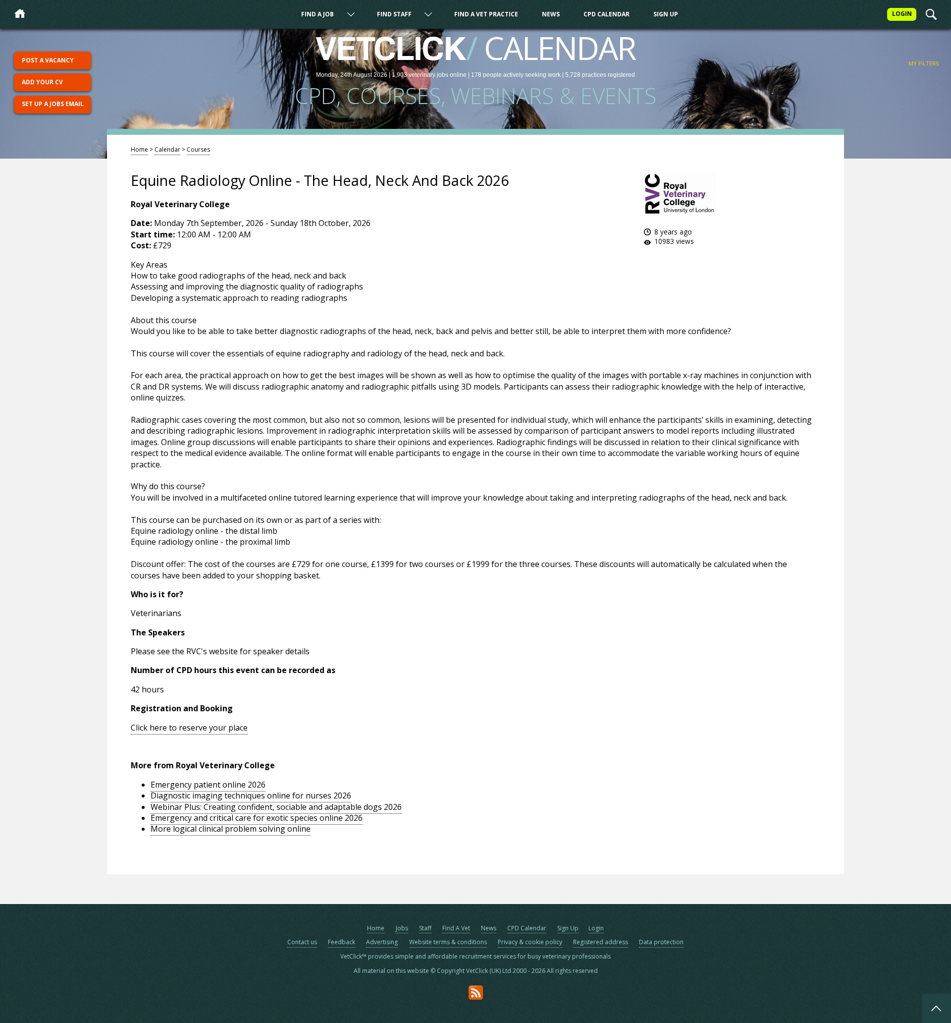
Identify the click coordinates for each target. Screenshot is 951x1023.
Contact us (302, 942)
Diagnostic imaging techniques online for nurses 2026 (251, 795)
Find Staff (394, 14)
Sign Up (665, 14)
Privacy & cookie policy (530, 942)
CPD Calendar (606, 14)
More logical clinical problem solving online (231, 828)
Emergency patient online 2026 (208, 784)
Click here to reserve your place (189, 727)
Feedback (341, 942)
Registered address (600, 942)
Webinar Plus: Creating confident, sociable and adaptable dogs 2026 (276, 806)
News (551, 14)
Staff (425, 928)
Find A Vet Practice (486, 14)
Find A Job (317, 14)
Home (139, 149)
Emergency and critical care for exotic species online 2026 (257, 817)
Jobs (402, 928)
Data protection (661, 942)
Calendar (167, 149)
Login (596, 928)
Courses (198, 149)
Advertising (382, 942)
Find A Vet (456, 928)
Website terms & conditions (448, 942)
